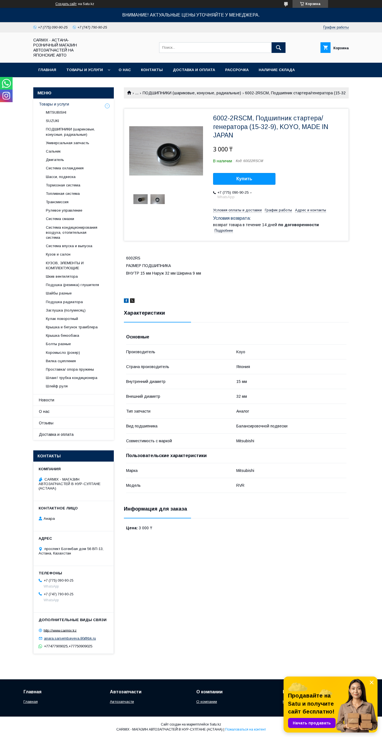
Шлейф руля (57, 386)
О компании (206, 701)
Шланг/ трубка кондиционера (71, 378)
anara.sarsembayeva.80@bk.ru (70, 638)
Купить (244, 178)
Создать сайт (66, 4)
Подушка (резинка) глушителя (72, 285)
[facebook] (126, 301)
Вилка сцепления (61, 361)
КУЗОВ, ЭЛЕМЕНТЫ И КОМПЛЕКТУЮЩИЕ (65, 265)
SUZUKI (52, 121)
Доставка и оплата (194, 70)
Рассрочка (237, 70)
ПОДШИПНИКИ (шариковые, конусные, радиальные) (192, 93)
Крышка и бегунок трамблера (72, 327)
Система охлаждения (65, 168)
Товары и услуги (84, 70)
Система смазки (60, 219)
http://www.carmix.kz (60, 630)
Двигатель (55, 160)
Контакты (152, 70)
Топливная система (63, 193)
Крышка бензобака (62, 335)
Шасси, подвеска (61, 177)
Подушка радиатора (64, 302)
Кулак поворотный (62, 319)
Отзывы (46, 423)
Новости (46, 400)
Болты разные (58, 344)
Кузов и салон (58, 254)
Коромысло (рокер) (63, 352)
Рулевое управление (64, 210)
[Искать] (279, 47)
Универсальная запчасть (67, 143)
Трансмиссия (57, 202)
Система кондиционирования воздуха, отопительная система (71, 232)
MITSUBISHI (56, 112)
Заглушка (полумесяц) (66, 310)
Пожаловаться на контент (245, 729)
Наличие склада (277, 70)
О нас (125, 70)
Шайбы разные (59, 293)
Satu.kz (215, 724)
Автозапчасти (122, 701)
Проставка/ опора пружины (70, 369)
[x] (132, 301)
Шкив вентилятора (62, 276)
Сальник (53, 151)
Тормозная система (63, 185)
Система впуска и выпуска (69, 246)
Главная (47, 70)
